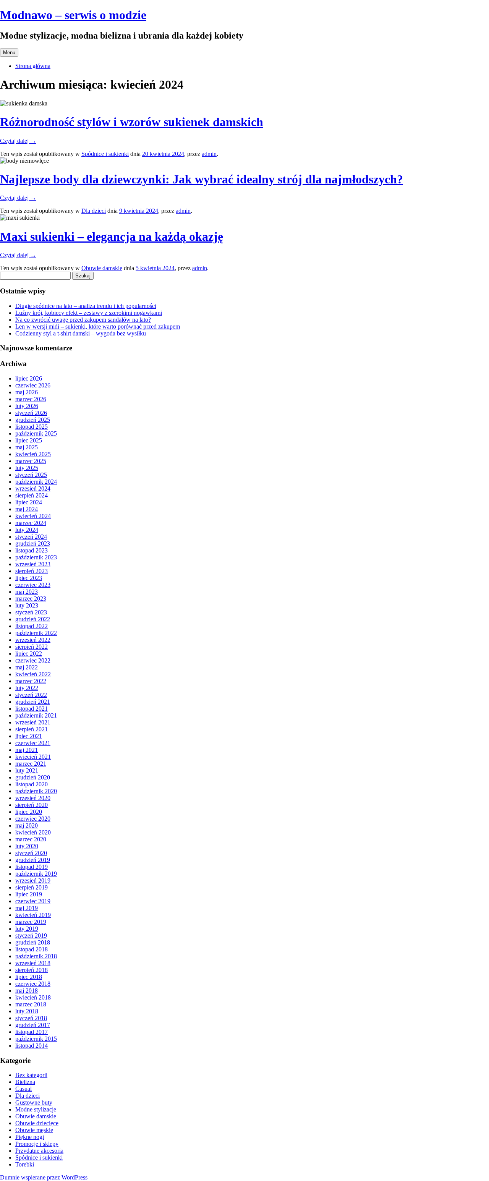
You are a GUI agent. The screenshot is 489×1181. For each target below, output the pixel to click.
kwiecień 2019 (33, 915)
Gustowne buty (33, 1102)
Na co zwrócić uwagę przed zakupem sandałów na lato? (83, 319)
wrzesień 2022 (32, 640)
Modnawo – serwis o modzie (73, 15)
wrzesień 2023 (32, 564)
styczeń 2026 (31, 413)
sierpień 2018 (31, 970)
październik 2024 (36, 481)
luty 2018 (26, 1011)
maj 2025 (26, 447)
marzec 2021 (30, 763)
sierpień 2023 (31, 571)
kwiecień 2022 (33, 674)
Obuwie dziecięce (36, 1123)
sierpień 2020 (31, 805)
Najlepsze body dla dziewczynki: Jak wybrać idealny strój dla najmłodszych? (201, 179)
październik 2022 (36, 633)
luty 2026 (26, 406)
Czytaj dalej (18, 141)
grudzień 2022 (32, 619)
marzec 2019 (30, 922)
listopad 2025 (31, 426)
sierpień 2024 (31, 495)
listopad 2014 (31, 1045)
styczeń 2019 (31, 935)
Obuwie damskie (101, 268)
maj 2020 (26, 825)
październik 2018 (36, 956)
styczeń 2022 (31, 695)
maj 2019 (26, 908)
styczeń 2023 (31, 612)
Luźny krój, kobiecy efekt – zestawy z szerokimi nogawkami (88, 312)
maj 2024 (26, 509)
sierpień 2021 (31, 729)
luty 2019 (26, 928)
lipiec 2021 (28, 736)
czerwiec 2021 (32, 743)
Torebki (24, 1164)
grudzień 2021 (32, 701)
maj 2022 (26, 667)
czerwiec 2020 (32, 818)
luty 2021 (26, 770)
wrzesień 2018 (32, 963)
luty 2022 (26, 688)
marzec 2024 (30, 523)
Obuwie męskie (34, 1130)
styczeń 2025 (31, 474)
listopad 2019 (31, 866)
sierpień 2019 (31, 887)
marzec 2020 (30, 839)
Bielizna (25, 1082)
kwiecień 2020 (33, 832)
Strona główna (32, 66)
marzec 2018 (30, 1004)
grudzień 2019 (32, 860)
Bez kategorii (31, 1075)
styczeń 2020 (31, 853)
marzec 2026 (30, 399)
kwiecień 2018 (33, 997)
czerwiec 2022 (32, 660)
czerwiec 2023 (32, 585)
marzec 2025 (30, 461)
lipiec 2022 (28, 653)
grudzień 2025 (32, 419)
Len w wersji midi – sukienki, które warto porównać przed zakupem (97, 326)
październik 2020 (36, 791)
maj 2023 (26, 591)
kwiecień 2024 (33, 516)
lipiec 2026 (28, 378)
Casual (23, 1088)
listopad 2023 (31, 550)
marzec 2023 (30, 598)
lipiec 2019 (28, 894)
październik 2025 (36, 433)
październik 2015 (36, 1038)
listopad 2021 (31, 708)
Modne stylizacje (35, 1109)
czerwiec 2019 (32, 901)
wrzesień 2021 (32, 722)
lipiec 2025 (28, 440)
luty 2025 (26, 468)
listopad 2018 (31, 949)
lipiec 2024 (28, 502)
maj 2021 (26, 750)
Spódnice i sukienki (105, 154)
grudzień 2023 (32, 543)
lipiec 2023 (28, 578)
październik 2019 (36, 873)
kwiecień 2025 (33, 454)
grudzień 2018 (32, 942)
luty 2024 (26, 530)
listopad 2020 (31, 784)
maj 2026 (26, 392)
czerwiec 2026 (32, 385)
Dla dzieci (93, 210)
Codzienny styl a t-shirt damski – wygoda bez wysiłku (80, 333)
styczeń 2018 (31, 1018)
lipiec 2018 (28, 977)
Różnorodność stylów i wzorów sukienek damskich (131, 122)
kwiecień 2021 (33, 756)
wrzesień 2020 (32, 798)
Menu (9, 52)
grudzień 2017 (32, 1025)
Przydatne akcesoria (39, 1150)
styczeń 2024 (31, 536)
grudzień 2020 (32, 777)
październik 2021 (36, 715)
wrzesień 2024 (32, 488)
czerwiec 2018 (32, 983)
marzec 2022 (30, 681)
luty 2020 (26, 846)
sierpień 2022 (31, 646)
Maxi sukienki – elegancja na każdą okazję (111, 236)
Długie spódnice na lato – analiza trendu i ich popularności (85, 306)
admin (209, 154)
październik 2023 (36, 557)
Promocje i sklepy (36, 1143)
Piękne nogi (29, 1137)
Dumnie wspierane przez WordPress (43, 1177)
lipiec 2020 (28, 811)
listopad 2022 (31, 626)
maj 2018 (26, 990)
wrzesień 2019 (32, 880)
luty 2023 (26, 605)
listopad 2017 (31, 1032)
